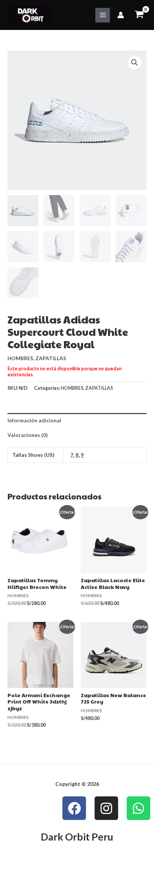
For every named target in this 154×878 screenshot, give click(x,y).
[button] (134, 62)
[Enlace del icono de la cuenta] (120, 15)
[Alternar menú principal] (102, 15)
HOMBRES (20, 358)
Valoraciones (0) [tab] (27, 435)
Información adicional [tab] (34, 420)
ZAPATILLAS (51, 358)
